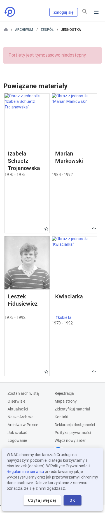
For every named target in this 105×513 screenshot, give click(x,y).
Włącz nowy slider (70, 440)
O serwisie (16, 401)
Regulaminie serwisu (25, 471)
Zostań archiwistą (23, 393)
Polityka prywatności (73, 432)
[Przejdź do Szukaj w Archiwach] (10, 11)
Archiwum (24, 30)
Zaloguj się (63, 12)
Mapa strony (66, 401)
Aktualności (18, 409)
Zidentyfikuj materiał (72, 409)
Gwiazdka (46, 228)
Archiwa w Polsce (23, 425)
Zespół (47, 30)
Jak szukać (17, 432)
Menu (96, 11)
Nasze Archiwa (21, 417)
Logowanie (17, 440)
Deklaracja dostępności (75, 425)
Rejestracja (64, 393)
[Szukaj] (84, 11)
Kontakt (62, 417)
